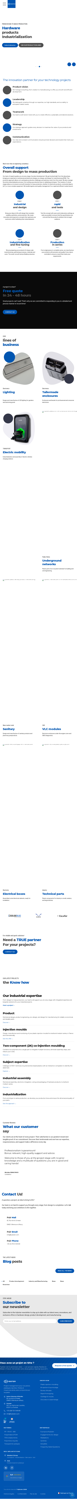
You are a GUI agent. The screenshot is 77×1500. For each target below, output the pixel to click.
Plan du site (33, 1494)
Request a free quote (63, 1366)
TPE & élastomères (10, 1438)
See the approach (9, 1103)
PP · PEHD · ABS (10, 1432)
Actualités (43, 1444)
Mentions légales (9, 1494)
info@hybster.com (12, 1414)
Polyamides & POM (11, 1435)
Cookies (42, 1494)
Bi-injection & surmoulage (49, 1387)
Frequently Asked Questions (50, 1447)
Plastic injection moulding (49, 1384)
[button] (69, 64)
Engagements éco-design (49, 1435)
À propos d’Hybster (47, 1432)
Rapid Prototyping (46, 1393)
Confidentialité (22, 1494)
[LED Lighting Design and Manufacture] (19, 368)
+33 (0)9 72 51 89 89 (13, 1411)
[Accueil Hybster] (20, 1381)
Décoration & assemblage (49, 1400)
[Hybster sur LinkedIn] (6, 1468)
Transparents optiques (12, 1444)
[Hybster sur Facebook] (12, 1468)
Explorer (6, 1071)
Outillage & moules (47, 1396)
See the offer (8, 1039)
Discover (6, 1022)
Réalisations (44, 1438)
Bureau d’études (45, 1390)
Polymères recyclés (11, 1441)
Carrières (43, 1441)
